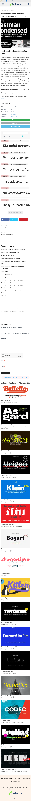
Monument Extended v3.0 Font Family (17, 249)
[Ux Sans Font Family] (15, 660)
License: (4, 116)
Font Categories (13, 13)
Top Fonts (19, 789)
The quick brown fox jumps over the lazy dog (16, 146)
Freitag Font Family (6, 745)
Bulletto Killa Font (6, 400)
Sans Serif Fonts (21, 13)
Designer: (4, 114)
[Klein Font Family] (15, 489)
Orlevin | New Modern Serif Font (12, 252)
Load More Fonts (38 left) (15, 212)
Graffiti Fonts (19, 526)
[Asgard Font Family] (15, 414)
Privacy (7, 787)
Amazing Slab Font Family (7, 234)
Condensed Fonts (18, 9)
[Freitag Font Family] (15, 734)
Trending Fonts (9, 9)
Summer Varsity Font (10, 255)
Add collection (16, 126)
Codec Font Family (6, 720)
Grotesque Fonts (4, 673)
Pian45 (2, 255)
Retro (6, 271)
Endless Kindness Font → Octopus (12, 258)
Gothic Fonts (12, 526)
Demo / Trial (14, 116)
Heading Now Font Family (8, 769)
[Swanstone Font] (15, 440)
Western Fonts (20, 427)
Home (3, 9)
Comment (4, 338)
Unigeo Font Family (6, 475)
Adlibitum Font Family (7, 524)
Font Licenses (18, 787)
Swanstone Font (6, 451)
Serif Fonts (11, 453)
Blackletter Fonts (5, 402)
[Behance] (14, 798)
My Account (15, 0)
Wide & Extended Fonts (22, 771)
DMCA (11, 787)
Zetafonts (13, 114)
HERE (2, 98)
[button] (29, 4)
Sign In (2, 0)
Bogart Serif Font (6, 549)
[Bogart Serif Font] (15, 538)
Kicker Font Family (6, 622)
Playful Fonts (13, 600)
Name (3, 360)
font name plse (8, 274)
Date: (3, 106)
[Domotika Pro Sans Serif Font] (15, 636)
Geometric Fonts (4, 477)
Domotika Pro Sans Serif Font (10, 647)
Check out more (16, 123)
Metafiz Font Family (6, 227)
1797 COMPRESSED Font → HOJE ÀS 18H (13, 308)
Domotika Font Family (7, 696)
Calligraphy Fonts (5, 600)
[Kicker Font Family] (15, 611)
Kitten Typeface (5, 598)
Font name (7, 302)
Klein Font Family (6, 500)
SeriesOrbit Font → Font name (11, 305)
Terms (2, 787)
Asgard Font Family (7, 425)
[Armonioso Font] (15, 562)
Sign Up (8, 0)
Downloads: (5, 111)
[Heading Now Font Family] (15, 758)
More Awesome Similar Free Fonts (16, 377)
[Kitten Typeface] (15, 587)
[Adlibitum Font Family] (15, 513)
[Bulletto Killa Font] (15, 389)
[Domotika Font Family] (15, 685)
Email (3, 366)
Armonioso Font (6, 573)
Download (16, 120)
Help (6, 295)
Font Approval (26, 787)
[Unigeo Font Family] (15, 464)
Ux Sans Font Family (7, 671)
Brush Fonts (4, 575)
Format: (4, 109)
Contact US (12, 789)
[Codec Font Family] (15, 709)
